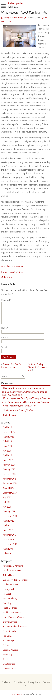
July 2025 (7, 441)
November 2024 (10, 478)
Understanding (9, 415)
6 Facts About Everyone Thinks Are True (19, 405)
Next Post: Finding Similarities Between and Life (38, 367)
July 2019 (7, 553)
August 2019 (8, 548)
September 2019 (10, 544)
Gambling (7, 603)
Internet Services (10, 621)
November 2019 (9, 534)
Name (4, 327)
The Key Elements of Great (12, 272)
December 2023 (10, 492)
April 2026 (7, 427)
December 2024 (9, 474)
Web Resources (9, 668)
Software (7, 645)
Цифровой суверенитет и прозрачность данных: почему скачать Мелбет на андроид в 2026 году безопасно (24, 391)
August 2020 (8, 520)
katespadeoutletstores (13, 17)
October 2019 (8, 539)
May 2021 (7, 506)
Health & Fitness (10, 607)
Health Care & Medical (12, 612)
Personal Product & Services (15, 626)
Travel (5, 659)
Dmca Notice (19, 682)
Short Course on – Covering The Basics (19, 410)
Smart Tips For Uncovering (12, 265)
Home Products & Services (14, 617)
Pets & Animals (9, 631)
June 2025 (7, 446)
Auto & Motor (8, 575)
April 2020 (7, 525)
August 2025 (8, 436)
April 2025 (7, 455)
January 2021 (9, 511)
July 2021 (7, 502)
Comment (6, 300)
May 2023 (7, 497)
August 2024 (8, 488)
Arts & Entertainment (12, 570)
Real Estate (7, 635)
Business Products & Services (15, 579)
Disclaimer (6, 682)
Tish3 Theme (16, 694)
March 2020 (8, 530)
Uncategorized (9, 663)
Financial (8, 276)
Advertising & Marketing (13, 565)
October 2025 (9, 432)
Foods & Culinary (10, 598)
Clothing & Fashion (10, 584)
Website (4, 347)
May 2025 (7, 450)
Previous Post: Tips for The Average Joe (11, 365)
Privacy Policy (34, 682)
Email (4, 337)
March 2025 (8, 460)
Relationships (8, 640)
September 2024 (10, 483)
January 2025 (9, 469)
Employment (8, 589)
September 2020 (10, 516)
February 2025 (9, 464)
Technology (7, 654)
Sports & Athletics (10, 649)
